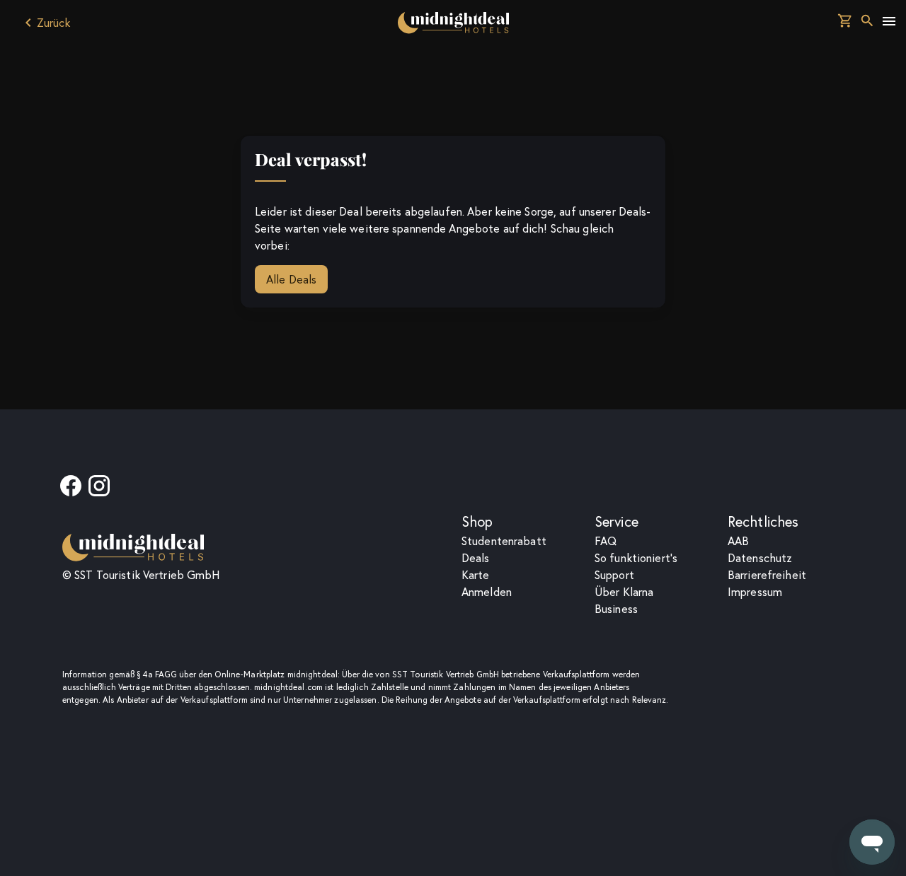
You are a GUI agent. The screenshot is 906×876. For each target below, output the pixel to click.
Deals (475, 558)
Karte (475, 575)
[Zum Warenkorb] (845, 23)
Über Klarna (624, 592)
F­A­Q (606, 541)
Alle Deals (291, 279)
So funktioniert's (636, 558)
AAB (738, 541)
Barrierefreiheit (767, 575)
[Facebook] (70, 490)
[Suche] (867, 23)
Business (616, 609)
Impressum (755, 592)
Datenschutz (760, 558)
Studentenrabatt (503, 541)
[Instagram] (99, 490)
